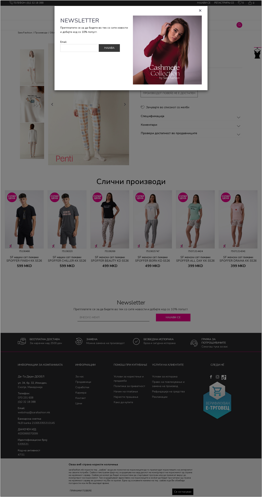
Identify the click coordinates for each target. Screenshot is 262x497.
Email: (63, 42)
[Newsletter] (167, 50)
